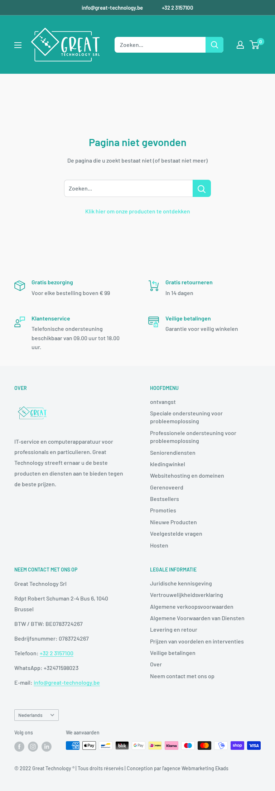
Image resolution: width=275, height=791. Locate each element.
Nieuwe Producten (173, 522)
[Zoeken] (214, 45)
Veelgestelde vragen (176, 533)
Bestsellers (164, 498)
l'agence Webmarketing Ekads (195, 768)
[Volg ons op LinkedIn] (47, 746)
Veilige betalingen (173, 652)
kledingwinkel (167, 463)
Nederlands (30, 715)
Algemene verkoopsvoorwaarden (191, 606)
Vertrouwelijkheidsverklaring (186, 594)
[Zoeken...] (202, 188)
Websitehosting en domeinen (187, 475)
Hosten (159, 545)
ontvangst (163, 401)
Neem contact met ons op (182, 675)
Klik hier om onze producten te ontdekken (137, 211)
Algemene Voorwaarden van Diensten (197, 617)
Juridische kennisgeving (181, 583)
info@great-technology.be (113, 7)
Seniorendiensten (173, 452)
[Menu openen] (17, 45)
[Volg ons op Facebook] (19, 746)
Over (156, 664)
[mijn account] (240, 45)
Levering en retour (173, 629)
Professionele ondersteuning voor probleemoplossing (193, 436)
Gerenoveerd (166, 487)
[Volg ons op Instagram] (33, 746)
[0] (254, 44)
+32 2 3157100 (177, 7)
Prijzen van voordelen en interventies (197, 641)
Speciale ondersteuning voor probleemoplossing (186, 417)
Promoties (163, 510)
